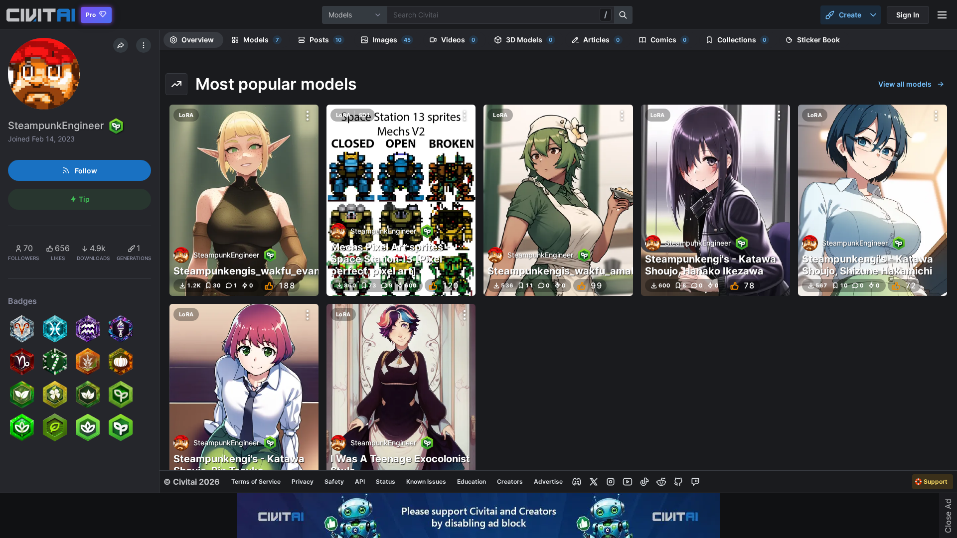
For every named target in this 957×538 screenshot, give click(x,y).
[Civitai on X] (593, 481)
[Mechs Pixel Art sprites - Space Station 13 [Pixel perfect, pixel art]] (401, 200)
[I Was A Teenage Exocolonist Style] (401, 400)
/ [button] (605, 14)
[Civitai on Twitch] (695, 481)
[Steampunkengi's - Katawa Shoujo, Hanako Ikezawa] (715, 200)
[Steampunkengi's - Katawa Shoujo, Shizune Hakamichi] (872, 200)
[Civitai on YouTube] (627, 481)
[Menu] (942, 15)
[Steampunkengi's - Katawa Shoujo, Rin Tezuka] (244, 400)
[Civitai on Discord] (576, 481)
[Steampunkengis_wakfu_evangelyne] (244, 200)
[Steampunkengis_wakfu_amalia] (558, 200)
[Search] (624, 15)
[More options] (308, 116)
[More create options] (873, 14)
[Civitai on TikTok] (644, 481)
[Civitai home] (40, 14)
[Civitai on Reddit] (661, 481)
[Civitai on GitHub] (678, 481)
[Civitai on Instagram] (610, 481)
